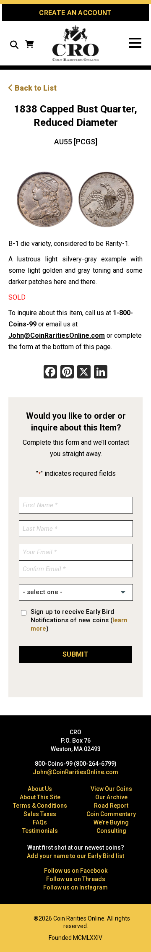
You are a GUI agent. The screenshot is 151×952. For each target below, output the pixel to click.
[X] (84, 373)
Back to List (35, 87)
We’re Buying (111, 822)
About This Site (40, 797)
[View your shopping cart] (29, 45)
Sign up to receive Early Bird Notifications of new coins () (79, 620)
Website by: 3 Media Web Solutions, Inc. (12, 917)
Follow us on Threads (75, 879)
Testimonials (40, 830)
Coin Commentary (111, 814)
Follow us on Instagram (75, 887)
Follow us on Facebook (75, 870)
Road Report (111, 805)
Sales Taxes (39, 814)
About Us (40, 788)
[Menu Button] (135, 43)
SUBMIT (75, 654)
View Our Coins (111, 788)
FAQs (40, 822)
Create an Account (75, 13)
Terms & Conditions (40, 805)
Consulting (111, 830)
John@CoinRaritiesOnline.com (56, 335)
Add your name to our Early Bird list (75, 856)
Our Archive (111, 797)
